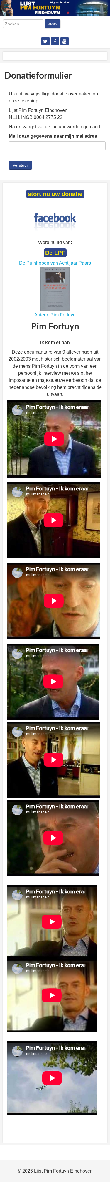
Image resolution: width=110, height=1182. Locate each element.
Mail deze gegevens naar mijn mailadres (53, 136)
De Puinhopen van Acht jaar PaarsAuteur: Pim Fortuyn (55, 289)
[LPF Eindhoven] (55, 7)
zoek (52, 24)
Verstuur (20, 165)
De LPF (55, 253)
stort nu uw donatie (55, 194)
